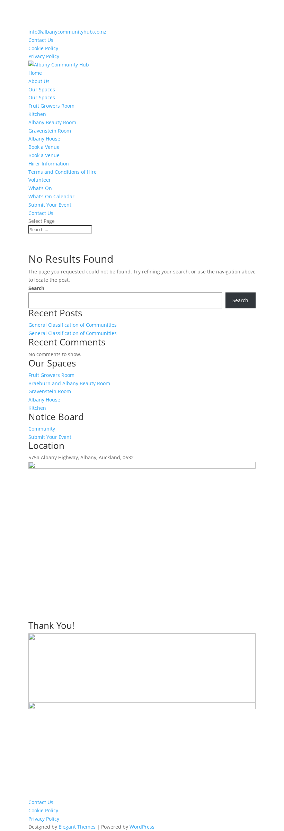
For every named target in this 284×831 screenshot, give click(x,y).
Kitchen (37, 114)
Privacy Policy (43, 56)
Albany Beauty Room (52, 122)
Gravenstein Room (49, 130)
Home (35, 73)
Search (36, 288)
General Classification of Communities (72, 325)
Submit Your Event (49, 204)
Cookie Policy (43, 48)
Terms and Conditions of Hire (62, 172)
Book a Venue (44, 147)
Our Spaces (41, 89)
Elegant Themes (77, 826)
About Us (39, 81)
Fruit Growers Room (51, 105)
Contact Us (40, 40)
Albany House (44, 138)
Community (41, 428)
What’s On (40, 188)
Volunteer (39, 180)
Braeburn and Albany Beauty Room (69, 383)
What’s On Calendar (51, 196)
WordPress (142, 826)
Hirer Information (48, 163)
